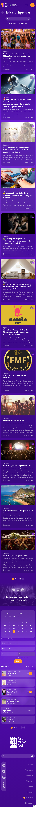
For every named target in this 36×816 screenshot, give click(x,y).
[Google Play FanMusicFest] (13, 5)
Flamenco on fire (12, 683)
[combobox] (14, 23)
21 (22, 629)
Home (30, 764)
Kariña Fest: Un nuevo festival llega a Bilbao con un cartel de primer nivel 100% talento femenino (16, 332)
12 (14, 626)
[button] (31, 31)
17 (5, 629)
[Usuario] (32, 5)
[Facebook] (13, 590)
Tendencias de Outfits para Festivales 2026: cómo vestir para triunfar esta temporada (16, 56)
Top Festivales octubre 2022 (13, 420)
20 (18, 629)
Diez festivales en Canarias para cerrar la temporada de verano (18, 511)
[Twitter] (18, 590)
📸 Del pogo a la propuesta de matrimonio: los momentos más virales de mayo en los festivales (17, 241)
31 (5, 634)
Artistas (30, 792)
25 (9, 632)
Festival (10, 23)
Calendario (28, 775)
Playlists (29, 797)
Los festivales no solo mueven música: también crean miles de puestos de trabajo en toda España (17, 149)
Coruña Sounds (11, 673)
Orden (21, 23)
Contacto (29, 803)
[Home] (4, 7)
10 (5, 626)
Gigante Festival (12, 692)
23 (31, 629)
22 (26, 629)
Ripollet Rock (7, 710)
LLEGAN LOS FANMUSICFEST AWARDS (15, 376)
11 (9, 626)
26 (14, 632)
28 (22, 632)
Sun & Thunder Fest (13, 701)
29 (26, 632)
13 (18, 626)
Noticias (29, 781)
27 (18, 632)
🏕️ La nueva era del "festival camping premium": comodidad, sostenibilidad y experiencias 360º (17, 286)
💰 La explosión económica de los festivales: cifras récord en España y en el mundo (17, 195)
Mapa (30, 786)
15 (26, 626)
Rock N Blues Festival (13, 720)
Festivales (29, 770)
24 (5, 632)
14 (22, 626)
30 (31, 632)
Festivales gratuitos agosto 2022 (15, 555)
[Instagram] (22, 590)
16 (31, 626)
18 (9, 629)
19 (14, 629)
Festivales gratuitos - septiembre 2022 (17, 465)
